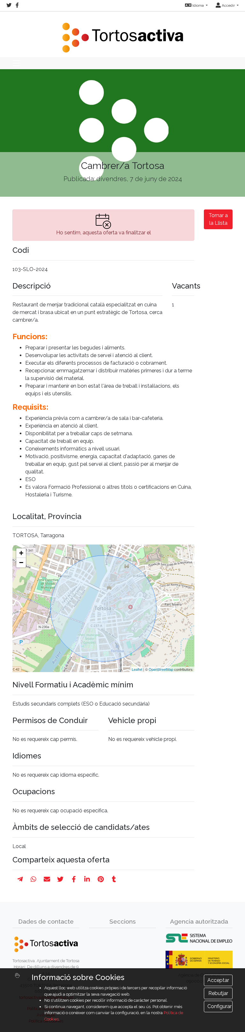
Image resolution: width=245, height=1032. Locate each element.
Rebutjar (218, 993)
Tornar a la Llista (218, 219)
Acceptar (218, 980)
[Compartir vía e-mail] (47, 879)
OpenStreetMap (161, 669)
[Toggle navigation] (16, 63)
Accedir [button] (228, 5)
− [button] (21, 563)
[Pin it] (101, 879)
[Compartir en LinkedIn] (87, 879)
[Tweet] (60, 879)
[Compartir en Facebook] (74, 879)
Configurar (219, 1006)
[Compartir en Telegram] (20, 879)
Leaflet (137, 669)
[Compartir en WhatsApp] (33, 879)
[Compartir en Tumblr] (114, 879)
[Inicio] (122, 34)
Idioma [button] (198, 5)
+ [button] (21, 553)
